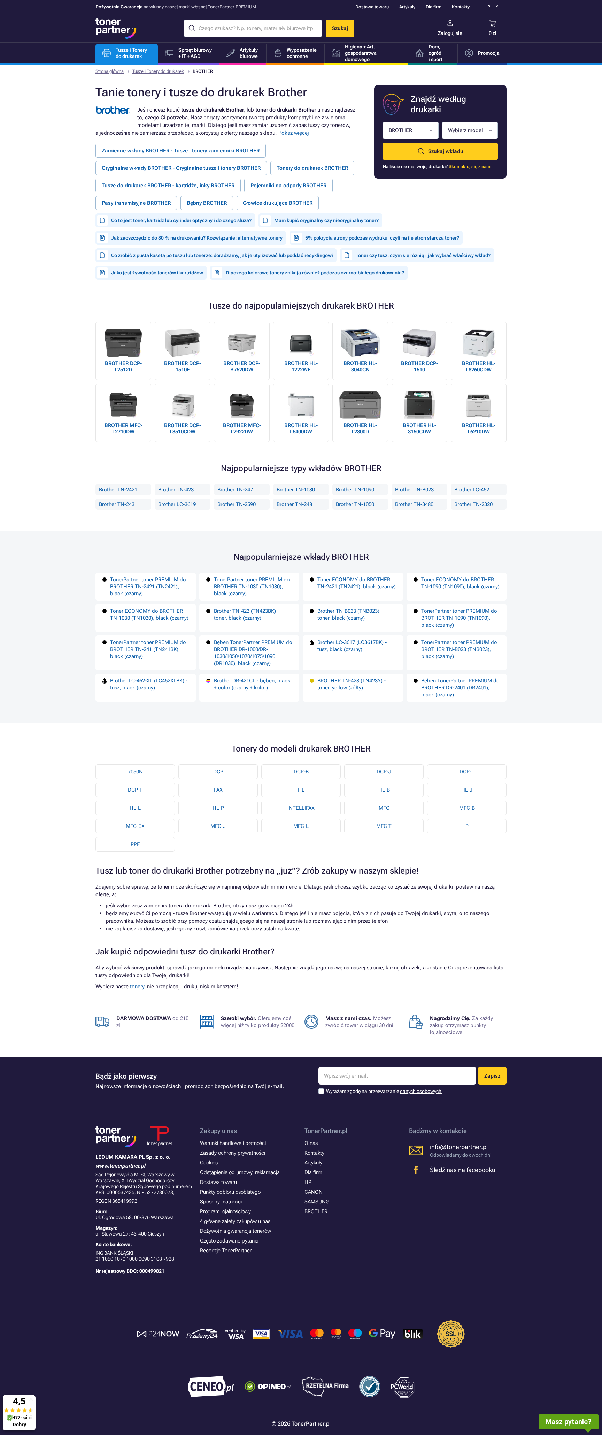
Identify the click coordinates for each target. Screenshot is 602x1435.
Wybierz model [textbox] (465, 130)
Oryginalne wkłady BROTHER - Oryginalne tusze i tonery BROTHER (181, 168)
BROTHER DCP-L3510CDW (182, 428)
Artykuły (407, 6)
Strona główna (109, 71)
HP (307, 1182)
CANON (313, 1192)
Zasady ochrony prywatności (232, 1153)
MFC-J (218, 826)
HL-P (218, 808)
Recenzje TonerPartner (226, 1250)
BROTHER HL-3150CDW (419, 428)
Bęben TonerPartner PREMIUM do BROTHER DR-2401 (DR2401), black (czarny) (460, 688)
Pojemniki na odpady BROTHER (288, 185)
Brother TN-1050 (355, 504)
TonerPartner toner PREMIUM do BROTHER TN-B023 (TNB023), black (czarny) (459, 649)
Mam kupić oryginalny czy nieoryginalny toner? (326, 220)
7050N (135, 772)
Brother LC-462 (471, 489)
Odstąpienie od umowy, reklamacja (240, 1172)
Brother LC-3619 (177, 504)
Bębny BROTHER (207, 203)
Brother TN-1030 (296, 489)
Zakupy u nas (218, 1130)
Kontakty (461, 6)
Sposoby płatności (221, 1202)
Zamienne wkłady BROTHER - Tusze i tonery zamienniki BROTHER (181, 151)
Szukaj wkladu (445, 151)
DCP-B (301, 772)
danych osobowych (421, 1091)
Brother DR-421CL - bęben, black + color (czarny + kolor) (252, 684)
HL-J (466, 790)
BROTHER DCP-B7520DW (241, 366)
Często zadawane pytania (229, 1241)
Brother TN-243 (116, 504)
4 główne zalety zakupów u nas (235, 1221)
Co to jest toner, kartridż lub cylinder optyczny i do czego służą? (181, 220)
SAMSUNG (316, 1202)
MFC (384, 808)
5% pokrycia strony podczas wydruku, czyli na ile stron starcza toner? (382, 238)
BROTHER (315, 1211)
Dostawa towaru (372, 6)
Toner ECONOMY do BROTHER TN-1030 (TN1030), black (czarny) (149, 614)
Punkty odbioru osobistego (230, 1192)
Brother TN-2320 (473, 504)
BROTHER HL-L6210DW (478, 428)
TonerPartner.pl (325, 1130)
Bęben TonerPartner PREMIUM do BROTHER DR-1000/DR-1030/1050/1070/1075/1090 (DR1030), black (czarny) (253, 652)
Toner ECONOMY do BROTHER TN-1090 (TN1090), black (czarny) (460, 583)
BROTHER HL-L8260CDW (478, 366)
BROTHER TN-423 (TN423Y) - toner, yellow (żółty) (351, 684)
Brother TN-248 (294, 504)
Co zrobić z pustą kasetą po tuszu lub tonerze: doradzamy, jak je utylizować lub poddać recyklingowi (222, 255)
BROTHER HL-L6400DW (301, 428)
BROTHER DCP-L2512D (123, 366)
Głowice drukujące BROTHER (277, 203)
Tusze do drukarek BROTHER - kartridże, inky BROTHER (168, 185)
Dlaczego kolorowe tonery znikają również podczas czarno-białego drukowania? (315, 272)
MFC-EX (135, 826)
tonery (137, 986)
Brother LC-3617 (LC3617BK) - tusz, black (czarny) (352, 645)
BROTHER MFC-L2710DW (123, 428)
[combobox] (411, 130)
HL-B (384, 790)
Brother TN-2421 (118, 489)
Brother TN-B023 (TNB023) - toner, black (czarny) (350, 614)
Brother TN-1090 (355, 489)
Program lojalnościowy (225, 1211)
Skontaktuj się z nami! (471, 166)
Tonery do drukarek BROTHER (312, 168)
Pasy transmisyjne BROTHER (136, 203)
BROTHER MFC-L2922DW (242, 428)
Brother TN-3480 (414, 504)
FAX (218, 790)
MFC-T (384, 826)
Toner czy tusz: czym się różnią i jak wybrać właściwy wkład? (423, 255)
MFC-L (301, 826)
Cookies (209, 1163)
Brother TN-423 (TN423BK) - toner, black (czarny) (246, 614)
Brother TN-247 (235, 489)
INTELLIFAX (301, 808)
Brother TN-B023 (414, 489)
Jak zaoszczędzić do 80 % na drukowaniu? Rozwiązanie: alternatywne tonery (197, 238)
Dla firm (433, 6)
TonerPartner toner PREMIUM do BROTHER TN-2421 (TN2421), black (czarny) (148, 586)
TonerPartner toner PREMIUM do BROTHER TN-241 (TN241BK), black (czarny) (148, 649)
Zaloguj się (450, 33)
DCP (218, 772)
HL (301, 790)
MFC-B (467, 808)
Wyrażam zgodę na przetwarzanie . (385, 1091)
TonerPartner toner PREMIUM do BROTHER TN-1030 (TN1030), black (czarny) (252, 586)
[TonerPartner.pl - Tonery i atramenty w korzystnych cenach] (116, 28)
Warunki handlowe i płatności (233, 1143)
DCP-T (135, 790)
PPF (135, 844)
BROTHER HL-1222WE (301, 366)
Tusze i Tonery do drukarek (158, 71)
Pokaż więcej (293, 133)
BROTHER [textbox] (400, 130)
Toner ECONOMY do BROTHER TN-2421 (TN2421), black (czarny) (356, 583)
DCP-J (384, 772)
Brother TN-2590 (236, 504)
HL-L (135, 808)
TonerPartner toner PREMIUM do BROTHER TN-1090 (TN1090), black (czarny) (459, 618)
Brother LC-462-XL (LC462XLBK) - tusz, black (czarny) (148, 684)
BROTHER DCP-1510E (182, 366)
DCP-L (467, 772)
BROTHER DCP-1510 (419, 366)
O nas (311, 1143)
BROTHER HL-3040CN (360, 366)
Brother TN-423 (176, 489)
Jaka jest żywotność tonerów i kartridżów (157, 272)
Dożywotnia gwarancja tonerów (235, 1231)
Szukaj (340, 28)
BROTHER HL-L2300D (360, 428)
